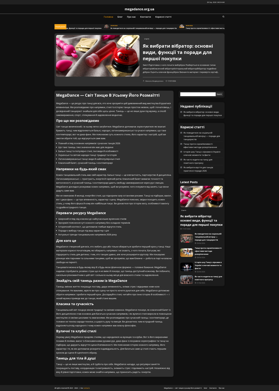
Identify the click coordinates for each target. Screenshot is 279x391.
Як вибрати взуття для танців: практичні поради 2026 (198, 169)
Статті (146, 39)
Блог (120, 16)
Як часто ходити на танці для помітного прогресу (198, 161)
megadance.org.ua (139, 9)
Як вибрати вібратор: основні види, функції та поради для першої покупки (178, 52)
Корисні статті (163, 16)
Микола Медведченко (154, 81)
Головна (108, 16)
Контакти (145, 16)
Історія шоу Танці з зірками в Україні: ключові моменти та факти (202, 153)
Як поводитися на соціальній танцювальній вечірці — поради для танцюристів (137, 28)
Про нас (131, 16)
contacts (86, 388)
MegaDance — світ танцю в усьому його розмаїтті (183, 388)
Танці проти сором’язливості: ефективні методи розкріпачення (205, 28)
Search (219, 94)
